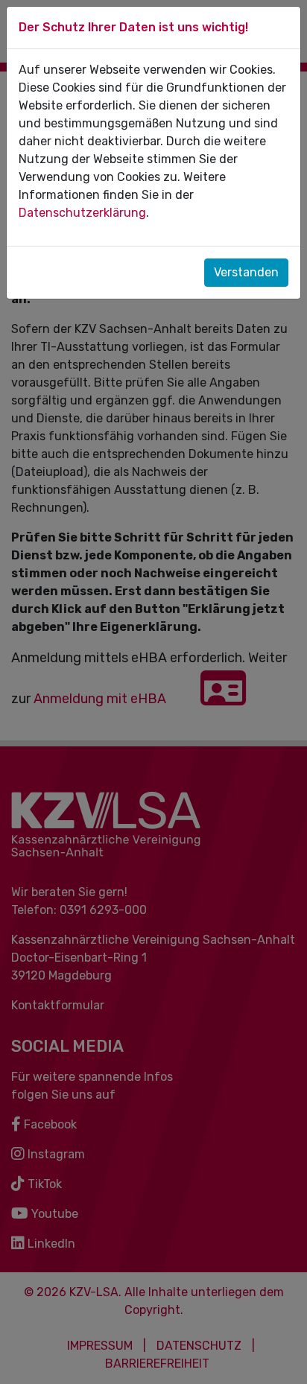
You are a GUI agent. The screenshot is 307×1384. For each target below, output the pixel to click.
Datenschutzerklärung (82, 213)
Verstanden (246, 272)
